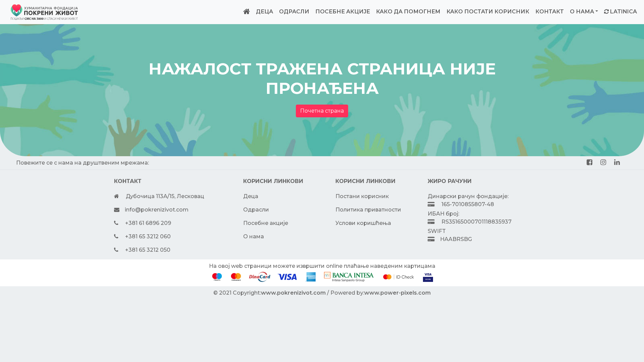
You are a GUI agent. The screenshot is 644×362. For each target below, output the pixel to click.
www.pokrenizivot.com (293, 293)
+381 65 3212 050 (147, 250)
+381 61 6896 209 (148, 223)
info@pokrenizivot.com (157, 209)
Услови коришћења (363, 223)
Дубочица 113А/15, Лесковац (165, 196)
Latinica (623, 11)
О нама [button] (582, 11)
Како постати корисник (487, 11)
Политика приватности (368, 209)
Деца (264, 11)
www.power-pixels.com (397, 293)
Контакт (549, 11)
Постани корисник (362, 196)
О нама (253, 236)
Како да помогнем (408, 11)
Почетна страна (322, 111)
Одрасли (294, 11)
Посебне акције (342, 11)
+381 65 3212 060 (148, 236)
